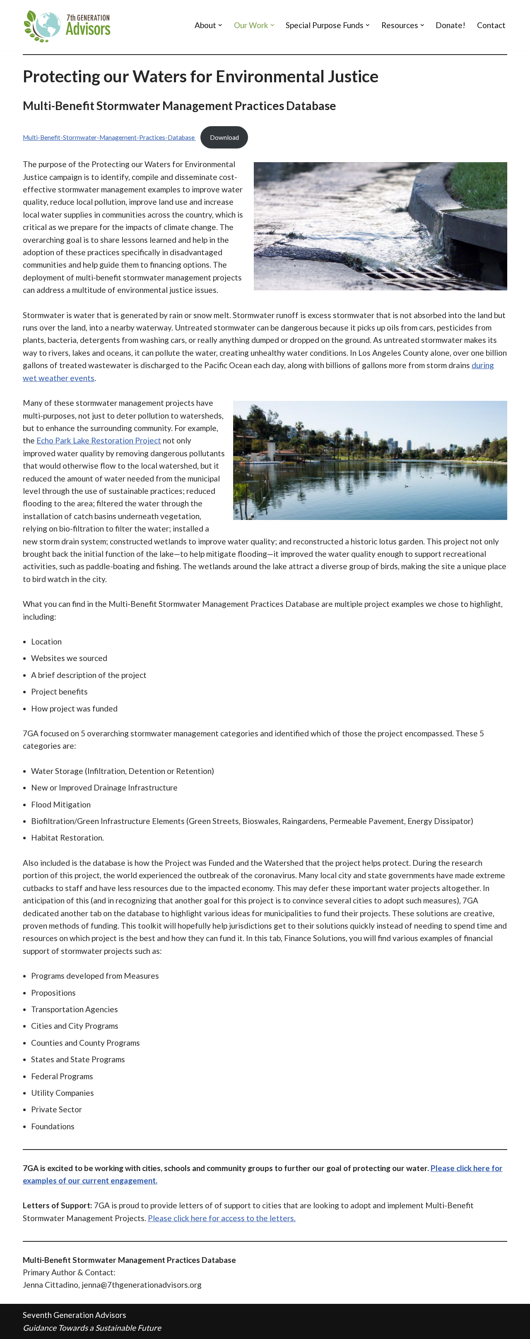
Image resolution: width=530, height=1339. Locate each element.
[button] (220, 25)
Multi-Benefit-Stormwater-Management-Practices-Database (109, 137)
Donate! (450, 25)
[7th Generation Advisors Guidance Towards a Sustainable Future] (68, 25)
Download (224, 137)
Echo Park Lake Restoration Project (98, 440)
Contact (491, 25)
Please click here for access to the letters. (222, 1218)
